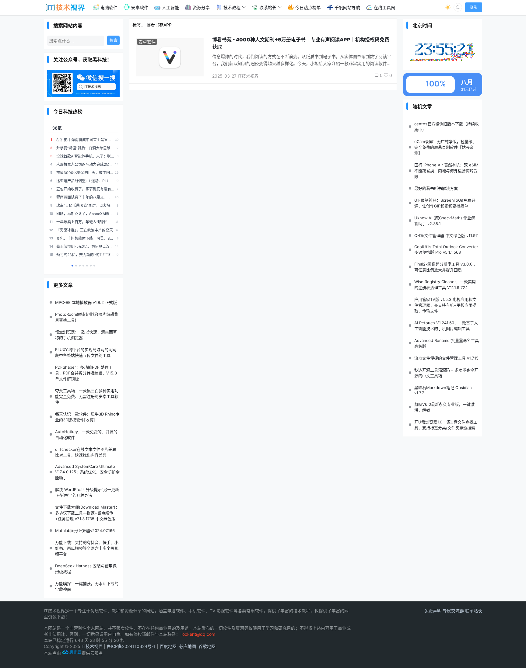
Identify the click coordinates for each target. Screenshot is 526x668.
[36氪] (72, 265)
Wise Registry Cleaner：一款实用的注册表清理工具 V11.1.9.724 (445, 284)
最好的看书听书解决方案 (436, 188)
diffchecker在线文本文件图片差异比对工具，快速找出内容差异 (85, 452)
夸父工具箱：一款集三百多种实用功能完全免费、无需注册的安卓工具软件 (86, 396)
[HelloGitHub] (80, 265)
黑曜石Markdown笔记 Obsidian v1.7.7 (443, 390)
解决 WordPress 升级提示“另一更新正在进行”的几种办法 (87, 492)
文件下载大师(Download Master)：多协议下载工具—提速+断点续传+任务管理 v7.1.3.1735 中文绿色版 (87, 513)
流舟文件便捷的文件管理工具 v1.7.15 (446, 358)
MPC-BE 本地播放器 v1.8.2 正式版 (86, 302)
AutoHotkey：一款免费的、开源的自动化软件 (86, 434)
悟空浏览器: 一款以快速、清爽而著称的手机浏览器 (86, 334)
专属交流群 (454, 610)
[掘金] (91, 265)
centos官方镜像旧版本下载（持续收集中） (446, 126)
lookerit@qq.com (198, 634)
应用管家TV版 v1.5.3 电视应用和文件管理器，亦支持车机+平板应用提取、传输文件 (445, 305)
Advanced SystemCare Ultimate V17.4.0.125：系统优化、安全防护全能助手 (87, 472)
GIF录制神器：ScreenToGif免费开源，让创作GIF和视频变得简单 (444, 203)
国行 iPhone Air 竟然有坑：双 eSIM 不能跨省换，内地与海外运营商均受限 (446, 170)
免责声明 (433, 610)
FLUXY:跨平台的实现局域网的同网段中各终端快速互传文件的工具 (85, 352)
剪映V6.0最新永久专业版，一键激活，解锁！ (444, 407)
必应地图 (187, 646)
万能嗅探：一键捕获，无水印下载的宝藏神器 (86, 586)
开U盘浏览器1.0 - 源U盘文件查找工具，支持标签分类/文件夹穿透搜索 (445, 424)
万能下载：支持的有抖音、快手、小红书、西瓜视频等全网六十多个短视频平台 (86, 548)
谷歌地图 (207, 646)
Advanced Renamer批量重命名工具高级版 (446, 343)
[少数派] (94, 265)
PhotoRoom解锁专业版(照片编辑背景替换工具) (86, 317)
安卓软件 (147, 41)
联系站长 (473, 610)
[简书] (87, 265)
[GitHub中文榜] (76, 265)
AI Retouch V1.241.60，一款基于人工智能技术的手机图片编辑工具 (446, 325)
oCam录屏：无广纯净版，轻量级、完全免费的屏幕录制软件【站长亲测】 (445, 147)
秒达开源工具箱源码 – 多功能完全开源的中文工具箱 (446, 372)
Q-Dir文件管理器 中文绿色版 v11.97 (446, 235)
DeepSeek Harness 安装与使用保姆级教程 (86, 568)
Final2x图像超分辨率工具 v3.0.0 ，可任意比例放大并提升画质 (446, 267)
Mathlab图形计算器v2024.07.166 (85, 530)
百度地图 (168, 646)
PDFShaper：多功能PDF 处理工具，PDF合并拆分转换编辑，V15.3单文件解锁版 (86, 373)
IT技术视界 (92, 646)
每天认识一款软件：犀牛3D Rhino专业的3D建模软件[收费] (87, 417)
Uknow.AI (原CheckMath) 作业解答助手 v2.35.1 (444, 220)
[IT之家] (83, 265)
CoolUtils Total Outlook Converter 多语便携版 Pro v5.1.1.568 (446, 249)
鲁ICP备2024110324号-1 (131, 646)
